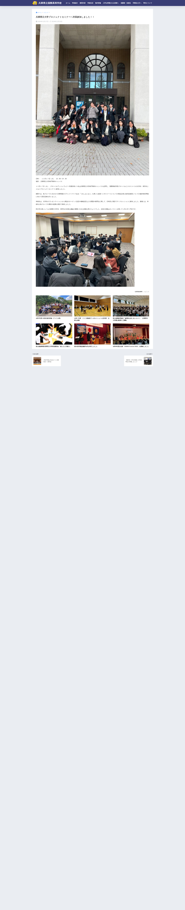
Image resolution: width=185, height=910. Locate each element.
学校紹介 (75, 3)
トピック (146, 291)
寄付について (147, 3)
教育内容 (83, 3)
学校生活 (90, 3)
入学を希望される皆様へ (111, 3)
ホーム (68, 3)
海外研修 (98, 3)
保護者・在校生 (126, 3)
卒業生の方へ (137, 3)
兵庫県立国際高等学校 (50, 3)
